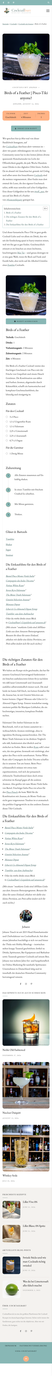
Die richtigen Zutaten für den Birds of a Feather (23, 218)
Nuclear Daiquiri (12, 1112)
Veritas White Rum (15, 585)
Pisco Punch (12, 792)
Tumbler (10, 539)
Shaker (9, 544)
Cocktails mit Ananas (26, 24)
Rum (36, 747)
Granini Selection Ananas (17, 599)
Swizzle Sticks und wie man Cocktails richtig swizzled (34, 1261)
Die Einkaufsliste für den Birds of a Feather (25, 224)
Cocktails (13, 24)
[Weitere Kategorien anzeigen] (39, 87)
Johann (17, 104)
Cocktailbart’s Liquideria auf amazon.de (26, 622)
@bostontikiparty (14, 199)
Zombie (11, 265)
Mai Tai (21, 252)
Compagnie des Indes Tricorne (20, 580)
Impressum (11, 1346)
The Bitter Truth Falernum (18, 594)
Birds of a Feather (13, 212)
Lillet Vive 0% (30, 1202)
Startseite (6, 24)
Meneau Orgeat (13, 604)
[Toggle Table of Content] (44, 208)
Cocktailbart (12, 146)
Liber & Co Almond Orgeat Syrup (21, 609)
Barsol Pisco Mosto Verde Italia (20, 576)
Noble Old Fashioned (14, 1050)
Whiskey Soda (10, 1175)
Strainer (9, 555)
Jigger (8, 549)
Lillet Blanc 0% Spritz (34, 1226)
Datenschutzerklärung (33, 1346)
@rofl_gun (39, 191)
